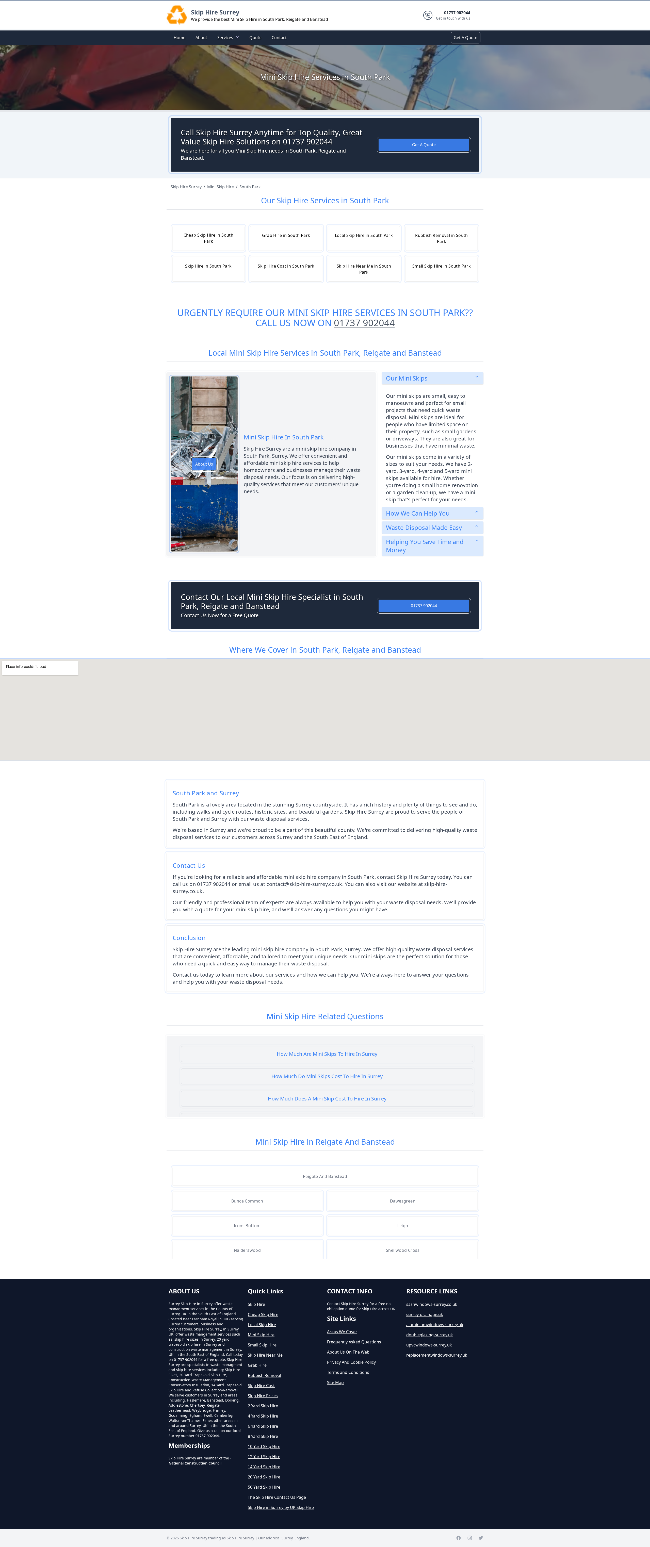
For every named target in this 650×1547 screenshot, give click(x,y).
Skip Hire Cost (261, 1385)
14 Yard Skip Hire (264, 1467)
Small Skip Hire (262, 1345)
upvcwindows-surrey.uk (429, 1345)
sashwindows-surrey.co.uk (431, 1304)
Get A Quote (465, 37)
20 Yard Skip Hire (264, 1477)
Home (179, 37)
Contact (279, 37)
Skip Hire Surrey (215, 12)
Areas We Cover (342, 1332)
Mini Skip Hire (261, 1335)
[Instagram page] (469, 1537)
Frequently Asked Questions (354, 1342)
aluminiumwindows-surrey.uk (434, 1324)
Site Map (335, 1382)
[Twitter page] (480, 1537)
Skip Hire (256, 1304)
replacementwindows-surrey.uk (436, 1355)
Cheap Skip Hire (263, 1314)
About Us (204, 464)
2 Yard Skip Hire (263, 1406)
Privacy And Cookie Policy (351, 1362)
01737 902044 (364, 323)
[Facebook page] (458, 1537)
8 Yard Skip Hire (263, 1436)
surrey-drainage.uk (424, 1314)
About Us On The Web (348, 1352)
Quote (255, 37)
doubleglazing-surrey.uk (429, 1335)
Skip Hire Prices (263, 1395)
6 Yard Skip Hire (263, 1426)
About (201, 37)
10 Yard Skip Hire (264, 1446)
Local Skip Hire (262, 1324)
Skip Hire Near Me (265, 1355)
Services (225, 37)
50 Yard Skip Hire (264, 1487)
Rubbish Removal (264, 1375)
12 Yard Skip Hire (264, 1456)
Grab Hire (257, 1365)
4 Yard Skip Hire (263, 1416)
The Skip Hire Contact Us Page (277, 1497)
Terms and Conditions (348, 1372)
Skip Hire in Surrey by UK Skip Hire (281, 1507)
